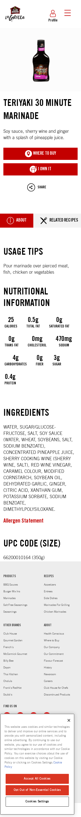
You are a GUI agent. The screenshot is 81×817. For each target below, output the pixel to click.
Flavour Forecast (53, 660)
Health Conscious (54, 633)
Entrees (48, 591)
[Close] (69, 720)
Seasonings (9, 611)
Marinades (9, 598)
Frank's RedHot (12, 687)
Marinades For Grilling (57, 605)
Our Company (52, 647)
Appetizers (50, 584)
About (21, 220)
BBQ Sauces (10, 584)
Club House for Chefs (56, 687)
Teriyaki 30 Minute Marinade (40, 59)
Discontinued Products (57, 694)
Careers (48, 681)
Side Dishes (50, 598)
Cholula (7, 681)
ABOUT (48, 625)
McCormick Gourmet (15, 654)
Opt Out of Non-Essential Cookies (37, 790)
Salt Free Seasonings (15, 605)
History (48, 667)
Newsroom (50, 674)
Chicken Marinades (55, 611)
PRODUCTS (9, 576)
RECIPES (49, 576)
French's (8, 647)
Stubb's (7, 694)
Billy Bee (8, 660)
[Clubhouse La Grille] (14, 24)
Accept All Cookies (37, 778)
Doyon (7, 667)
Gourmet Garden (12, 640)
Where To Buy (44, 154)
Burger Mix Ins (11, 591)
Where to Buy (51, 640)
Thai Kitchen (10, 674)
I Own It (44, 169)
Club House (10, 633)
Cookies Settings (37, 801)
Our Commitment (53, 654)
